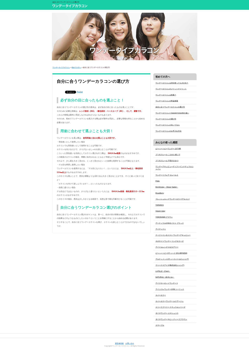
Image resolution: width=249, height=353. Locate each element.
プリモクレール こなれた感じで (167, 155)
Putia (157, 181)
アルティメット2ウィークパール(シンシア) (172, 259)
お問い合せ (129, 343)
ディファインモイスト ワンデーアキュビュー (172, 235)
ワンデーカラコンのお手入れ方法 (168, 131)
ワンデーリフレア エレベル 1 (166, 175)
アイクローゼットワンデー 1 (166, 283)
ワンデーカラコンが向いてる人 (167, 125)
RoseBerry (159, 193)
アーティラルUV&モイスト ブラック (169, 223)
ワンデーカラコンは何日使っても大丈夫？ (171, 83)
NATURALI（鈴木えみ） (164, 277)
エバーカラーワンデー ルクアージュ (169, 301)
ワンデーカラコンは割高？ (165, 95)
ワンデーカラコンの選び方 (165, 119)
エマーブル (159, 325)
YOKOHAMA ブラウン (164, 217)
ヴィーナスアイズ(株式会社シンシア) (169, 265)
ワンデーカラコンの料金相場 (166, 101)
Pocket (80, 92)
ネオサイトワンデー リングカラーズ (169, 241)
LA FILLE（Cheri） (162, 271)
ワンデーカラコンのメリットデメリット (171, 89)
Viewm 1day (160, 211)
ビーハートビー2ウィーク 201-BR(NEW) (171, 253)
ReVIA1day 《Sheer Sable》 (166, 187)
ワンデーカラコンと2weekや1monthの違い (172, 113)
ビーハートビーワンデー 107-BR (168, 149)
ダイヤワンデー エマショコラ (166, 313)
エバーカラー (160, 295)
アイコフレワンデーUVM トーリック (169, 289)
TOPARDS (159, 205)
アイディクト (160, 229)
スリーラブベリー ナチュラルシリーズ (170, 307)
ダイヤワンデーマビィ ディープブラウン (171, 319)
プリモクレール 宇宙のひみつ (166, 161)
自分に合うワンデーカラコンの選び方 (170, 107)
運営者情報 (119, 343)
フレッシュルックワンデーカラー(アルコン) (172, 199)
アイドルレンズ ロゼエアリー (166, 247)
